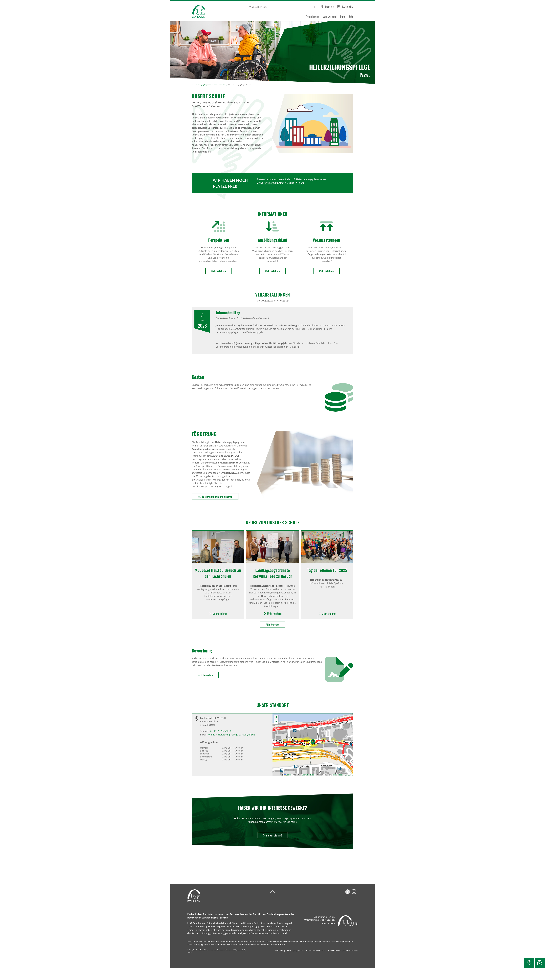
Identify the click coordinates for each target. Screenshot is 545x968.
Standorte (330, 6)
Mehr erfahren (218, 271)
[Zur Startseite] (187, 11)
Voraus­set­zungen (326, 240)
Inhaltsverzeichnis (350, 950)
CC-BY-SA (349, 774)
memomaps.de (338, 774)
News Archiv (347, 6)
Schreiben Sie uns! (272, 835)
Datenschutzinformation (315, 950)
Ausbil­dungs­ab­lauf (272, 240)
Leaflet (288, 774)
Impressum (298, 950)
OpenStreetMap (308, 774)
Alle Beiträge (272, 625)
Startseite (279, 950)
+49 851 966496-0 (221, 731)
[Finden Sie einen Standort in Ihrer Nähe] (529, 963)
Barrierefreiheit (334, 950)
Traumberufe (312, 16)
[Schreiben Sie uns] (540, 963)
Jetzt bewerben (205, 675)
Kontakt (289, 950)
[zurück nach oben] (272, 891)
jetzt (301, 182)
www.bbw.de (328, 923)
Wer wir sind (330, 16)
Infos (342, 16)
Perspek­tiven (218, 240)
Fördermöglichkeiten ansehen (217, 497)
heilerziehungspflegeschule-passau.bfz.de (208, 85)
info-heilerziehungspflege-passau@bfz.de (233, 734)
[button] (313, 742)
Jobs (351, 16)
